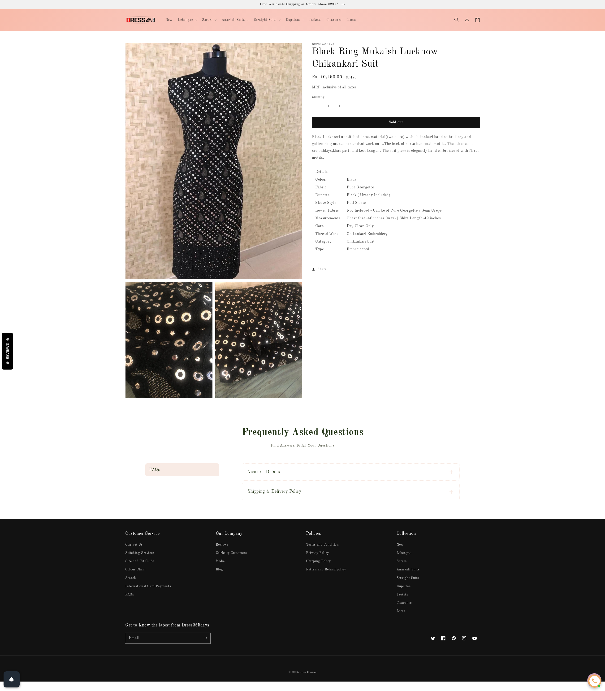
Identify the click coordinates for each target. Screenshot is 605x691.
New (400, 544)
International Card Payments (148, 586)
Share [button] (322, 269)
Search (130, 578)
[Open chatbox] (594, 681)
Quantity (318, 97)
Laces (401, 611)
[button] (456, 20)
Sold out (396, 122)
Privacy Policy (317, 553)
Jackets (402, 594)
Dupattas (404, 586)
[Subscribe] (205, 638)
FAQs (129, 594)
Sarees (402, 561)
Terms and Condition (322, 544)
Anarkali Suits (408, 569)
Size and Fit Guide (139, 561)
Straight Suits (408, 578)
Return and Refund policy (326, 569)
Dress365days (308, 672)
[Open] (12, 679)
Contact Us (134, 544)
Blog (219, 569)
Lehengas (404, 553)
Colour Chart (135, 569)
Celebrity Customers (231, 553)
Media (220, 561)
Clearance (404, 602)
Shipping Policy (318, 561)
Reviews (222, 544)
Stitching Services (139, 553)
